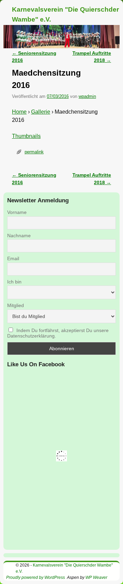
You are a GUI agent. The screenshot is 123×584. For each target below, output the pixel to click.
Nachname (19, 235)
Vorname (17, 212)
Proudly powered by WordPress (35, 577)
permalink (34, 151)
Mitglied (15, 305)
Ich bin (14, 281)
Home (19, 112)
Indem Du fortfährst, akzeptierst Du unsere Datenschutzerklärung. (58, 333)
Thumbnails (26, 136)
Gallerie (40, 112)
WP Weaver (96, 577)
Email (13, 258)
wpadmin (87, 96)
